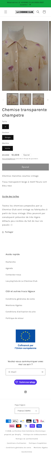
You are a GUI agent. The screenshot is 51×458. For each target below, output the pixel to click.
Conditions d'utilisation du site (21, 311)
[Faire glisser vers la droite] (48, 100)
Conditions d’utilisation (16, 443)
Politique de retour (15, 318)
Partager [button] (9, 232)
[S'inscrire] (42, 372)
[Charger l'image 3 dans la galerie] (38, 99)
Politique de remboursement (35, 434)
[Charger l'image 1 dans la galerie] (12, 99)
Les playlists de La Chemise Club (21, 281)
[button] (6, 12)
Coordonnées (27, 452)
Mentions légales (14, 305)
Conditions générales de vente (20, 299)
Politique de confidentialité (27, 439)
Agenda (9, 268)
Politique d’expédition (38, 443)
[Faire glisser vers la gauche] (3, 100)
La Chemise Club (19, 431)
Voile (9, 149)
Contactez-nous (13, 274)
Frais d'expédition (8, 159)
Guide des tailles (10, 196)
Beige (9, 138)
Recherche (11, 262)
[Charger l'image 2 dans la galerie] (25, 99)
